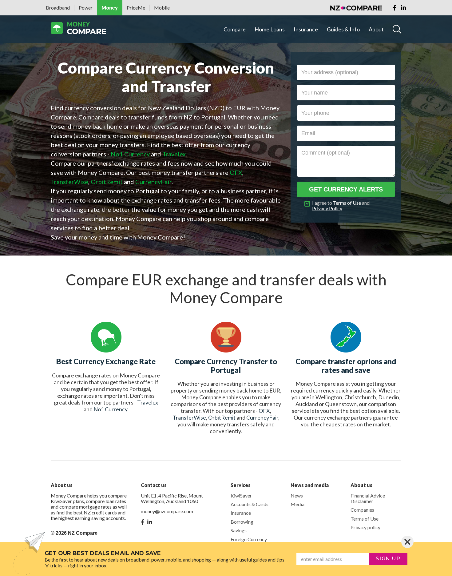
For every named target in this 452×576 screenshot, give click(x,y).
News (297, 495)
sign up (388, 559)
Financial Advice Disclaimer (368, 498)
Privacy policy (365, 527)
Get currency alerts (346, 189)
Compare (235, 29)
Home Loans (270, 29)
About (376, 29)
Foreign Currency (249, 539)
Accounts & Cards (249, 504)
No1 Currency (110, 409)
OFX (264, 410)
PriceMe (136, 7)
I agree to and (341, 205)
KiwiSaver (241, 495)
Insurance (306, 29)
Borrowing (242, 522)
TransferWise (189, 417)
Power (86, 7)
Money (109, 7)
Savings (239, 530)
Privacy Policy (327, 208)
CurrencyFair (262, 417)
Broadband (58, 7)
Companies (362, 510)
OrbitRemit (222, 417)
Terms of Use (347, 203)
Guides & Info (343, 29)
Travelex (147, 402)
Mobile (162, 7)
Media (297, 504)
